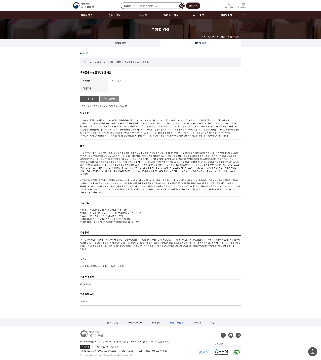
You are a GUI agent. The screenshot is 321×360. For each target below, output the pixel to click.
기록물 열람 (87, 15)
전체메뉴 (244, 15)
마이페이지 (229, 7)
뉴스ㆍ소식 (198, 15)
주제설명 (89, 99)
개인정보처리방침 (176, 322)
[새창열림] (204, 350)
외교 (92, 62)
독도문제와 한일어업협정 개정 (137, 62)
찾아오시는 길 (112, 322)
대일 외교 (101, 62)
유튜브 (230, 335)
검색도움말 (197, 322)
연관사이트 (219, 344)
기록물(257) (110, 99)
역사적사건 (116, 80)
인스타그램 (238, 335)
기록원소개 (226, 15)
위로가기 (312, 351)
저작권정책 (155, 322)
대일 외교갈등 (115, 62)
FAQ (212, 322)
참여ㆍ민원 (114, 15)
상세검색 (193, 5)
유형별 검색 (200, 43)
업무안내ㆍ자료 (170, 15)
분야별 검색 (120, 43)
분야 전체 (85, 62)
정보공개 (142, 15)
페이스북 (223, 335)
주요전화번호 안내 (134, 322)
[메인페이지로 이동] (83, 5)
